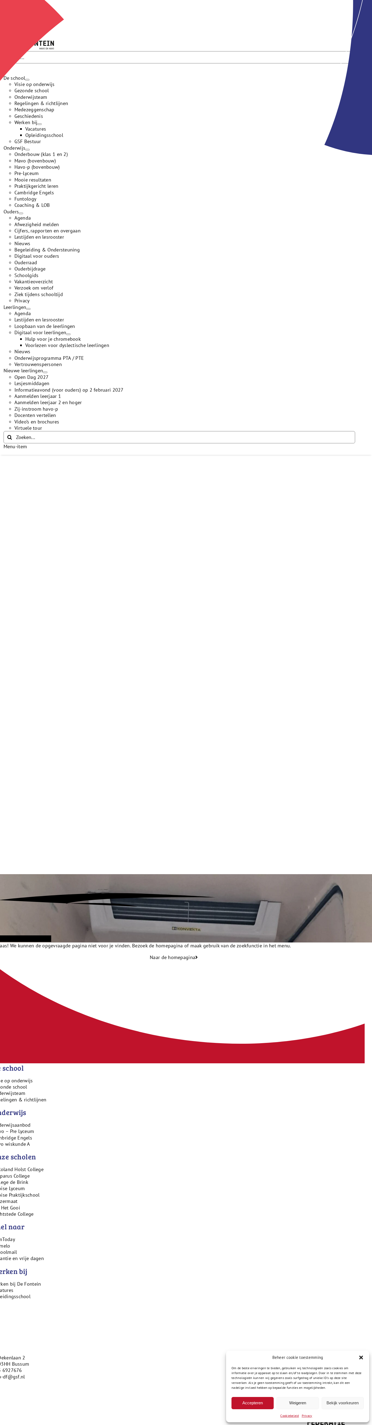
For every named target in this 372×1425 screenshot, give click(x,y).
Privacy (307, 1416)
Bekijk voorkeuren (343, 1403)
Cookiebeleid (289, 1416)
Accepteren (252, 1403)
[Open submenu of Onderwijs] (27, 150)
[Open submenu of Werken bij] (39, 124)
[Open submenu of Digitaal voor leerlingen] (68, 334)
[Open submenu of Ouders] (21, 213)
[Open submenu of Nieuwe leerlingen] (45, 372)
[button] (361, 1357)
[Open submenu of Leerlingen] (28, 309)
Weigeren (297, 1403)
